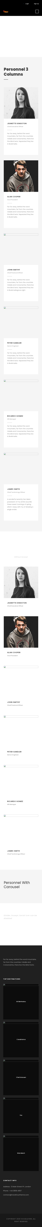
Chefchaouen (21, 1077)
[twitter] (15, 149)
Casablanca (21, 1039)
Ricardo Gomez (15, 416)
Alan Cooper (13, 196)
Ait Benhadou (21, 1002)
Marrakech (21, 1153)
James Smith (13, 489)
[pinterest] (12, 149)
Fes (21, 1115)
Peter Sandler (14, 343)
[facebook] (8, 149)
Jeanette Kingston (17, 123)
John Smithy (13, 270)
